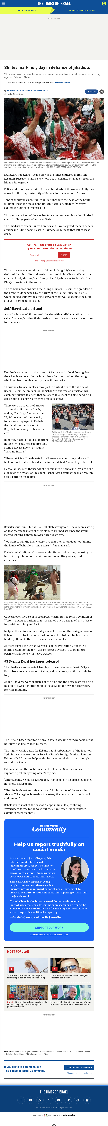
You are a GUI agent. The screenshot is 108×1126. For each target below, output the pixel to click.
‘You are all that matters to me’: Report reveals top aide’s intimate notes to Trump (26, 976)
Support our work (49, 927)
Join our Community (26, 10)
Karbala (9, 1054)
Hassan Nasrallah (47, 1052)
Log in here (87, 1073)
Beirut (87, 1052)
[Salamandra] (69, 1115)
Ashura (35, 1052)
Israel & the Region (22, 1052)
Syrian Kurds (19, 1054)
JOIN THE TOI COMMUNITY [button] (79, 1067)
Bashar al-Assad (76, 1052)
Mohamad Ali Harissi (38, 91)
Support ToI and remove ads (82, 10)
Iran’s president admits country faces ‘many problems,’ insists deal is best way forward (70, 1003)
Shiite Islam (31, 1054)
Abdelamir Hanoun (15, 91)
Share (93, 92)
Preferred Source (62, 83)
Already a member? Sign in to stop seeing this (49, 934)
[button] (104, 3)
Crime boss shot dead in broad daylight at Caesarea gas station (69, 976)
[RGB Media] (48, 1115)
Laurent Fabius (62, 1052)
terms (61, 261)
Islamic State (43, 1054)
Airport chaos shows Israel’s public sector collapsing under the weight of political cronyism (27, 1004)
